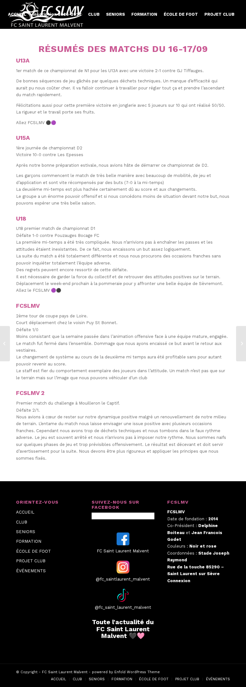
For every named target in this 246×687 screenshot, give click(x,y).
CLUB (21, 522)
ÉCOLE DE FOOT (33, 551)
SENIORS (25, 531)
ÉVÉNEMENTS (31, 570)
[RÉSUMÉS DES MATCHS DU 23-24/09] (241, 343)
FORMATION (28, 541)
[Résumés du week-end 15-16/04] (5, 343)
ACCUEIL (25, 512)
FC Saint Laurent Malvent (64, 672)
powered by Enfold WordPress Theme (126, 672)
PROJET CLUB (30, 560)
